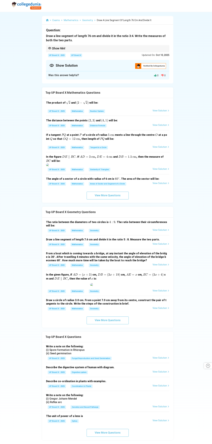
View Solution (160, 110)
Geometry (94, 230)
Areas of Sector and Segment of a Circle (107, 184)
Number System (97, 111)
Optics (74, 421)
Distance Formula (97, 126)
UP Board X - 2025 (57, 111)
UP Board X (76, 55)
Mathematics (77, 111)
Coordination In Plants (81, 386)
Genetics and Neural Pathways (85, 407)
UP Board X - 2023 (57, 55)
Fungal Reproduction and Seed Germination (91, 358)
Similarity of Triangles (99, 169)
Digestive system (79, 372)
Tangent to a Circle (98, 147)
